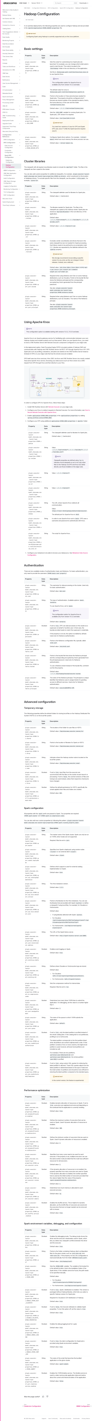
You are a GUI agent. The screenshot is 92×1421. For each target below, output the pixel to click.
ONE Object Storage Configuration (10, 182)
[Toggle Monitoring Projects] (20, 40)
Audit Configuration (9, 178)
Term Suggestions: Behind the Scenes (10, 33)
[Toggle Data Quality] (20, 37)
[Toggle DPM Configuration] (20, 140)
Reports (5, 60)
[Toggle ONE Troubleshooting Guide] (20, 116)
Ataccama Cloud (7, 198)
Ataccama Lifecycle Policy (10, 131)
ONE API (5, 106)
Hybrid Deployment (8, 202)
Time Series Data (8, 56)
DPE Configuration (9, 142)
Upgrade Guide (7, 123)
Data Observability (8, 50)
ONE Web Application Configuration (10, 174)
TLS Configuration (9, 192)
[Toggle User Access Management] (20, 83)
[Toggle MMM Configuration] (20, 170)
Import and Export (8, 96)
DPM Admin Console (9, 109)
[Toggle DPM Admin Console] (20, 109)
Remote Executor (54, 407)
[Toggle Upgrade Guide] (20, 123)
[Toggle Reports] (20, 60)
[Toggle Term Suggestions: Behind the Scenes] (20, 32)
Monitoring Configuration (11, 189)
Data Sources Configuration (9, 146)
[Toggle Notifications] (20, 80)
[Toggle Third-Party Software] (20, 205)
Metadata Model (7, 93)
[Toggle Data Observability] (20, 50)
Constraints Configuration (9, 151)
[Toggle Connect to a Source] (20, 25)
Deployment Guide (8, 120)
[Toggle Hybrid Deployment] (20, 202)
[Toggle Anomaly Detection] (20, 53)
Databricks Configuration (10, 161)
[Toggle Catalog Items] (20, 28)
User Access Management (10, 83)
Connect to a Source (9, 25)
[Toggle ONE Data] (20, 73)
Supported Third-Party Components (9, 127)
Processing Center (8, 102)
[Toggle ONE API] (20, 106)
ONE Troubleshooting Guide (9, 116)
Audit (4, 86)
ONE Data (5, 73)
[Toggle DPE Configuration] (20, 143)
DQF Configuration (9, 195)
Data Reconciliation (8, 44)
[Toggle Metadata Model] (20, 93)
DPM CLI (5, 112)
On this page (29, 19)
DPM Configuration (9, 139)
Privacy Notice (86, 1418)
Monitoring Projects (8, 40)
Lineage (5, 63)
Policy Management (8, 99)
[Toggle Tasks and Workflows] (20, 66)
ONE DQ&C (27, 8)
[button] (57, 382)
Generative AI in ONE (9, 70)
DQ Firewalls (6, 47)
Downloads (83, 3)
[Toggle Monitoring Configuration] (20, 189)
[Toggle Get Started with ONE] (20, 18)
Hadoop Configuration (10, 166)
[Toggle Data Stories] (20, 77)
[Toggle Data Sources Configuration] (20, 146)
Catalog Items (7, 28)
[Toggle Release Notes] (20, 15)
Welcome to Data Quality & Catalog (10, 11)
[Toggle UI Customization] (20, 90)
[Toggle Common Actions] (20, 22)
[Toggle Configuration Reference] (20, 135)
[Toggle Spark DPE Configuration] (20, 155)
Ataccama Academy (65, 1418)
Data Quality (6, 37)
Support (44, 1418)
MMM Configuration (9, 170)
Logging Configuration (10, 186)
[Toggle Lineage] (20, 63)
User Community (53, 1418)
